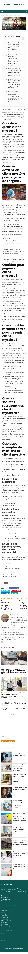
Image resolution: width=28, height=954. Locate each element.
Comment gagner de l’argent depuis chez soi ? (19, 866)
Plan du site (3, 938)
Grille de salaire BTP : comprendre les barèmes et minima (12, 696)
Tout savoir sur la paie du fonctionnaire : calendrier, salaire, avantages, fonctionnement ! (19, 768)
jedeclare (4, 915)
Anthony (15, 615)
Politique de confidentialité (7, 937)
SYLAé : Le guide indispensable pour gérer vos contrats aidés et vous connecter (18, 803)
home (6, 583)
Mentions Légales (5, 935)
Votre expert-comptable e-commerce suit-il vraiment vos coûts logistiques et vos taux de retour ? (13, 671)
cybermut (4, 910)
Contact (3, 940)
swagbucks (5, 917)
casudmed (4, 912)
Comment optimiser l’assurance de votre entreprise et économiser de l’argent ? (19, 855)
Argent (5, 28)
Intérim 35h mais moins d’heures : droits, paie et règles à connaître (20, 753)
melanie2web (5, 909)
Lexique (2, 933)
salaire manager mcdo (8, 925)
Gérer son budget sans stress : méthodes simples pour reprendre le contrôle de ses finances (20, 778)
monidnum (5, 919)
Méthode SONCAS (6, 920)
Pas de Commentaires (23, 666)
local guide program (7, 914)
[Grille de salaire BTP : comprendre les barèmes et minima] (14, 684)
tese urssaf (5, 922)
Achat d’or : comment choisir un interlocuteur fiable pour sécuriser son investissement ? (13, 703)
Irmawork (5, 924)
